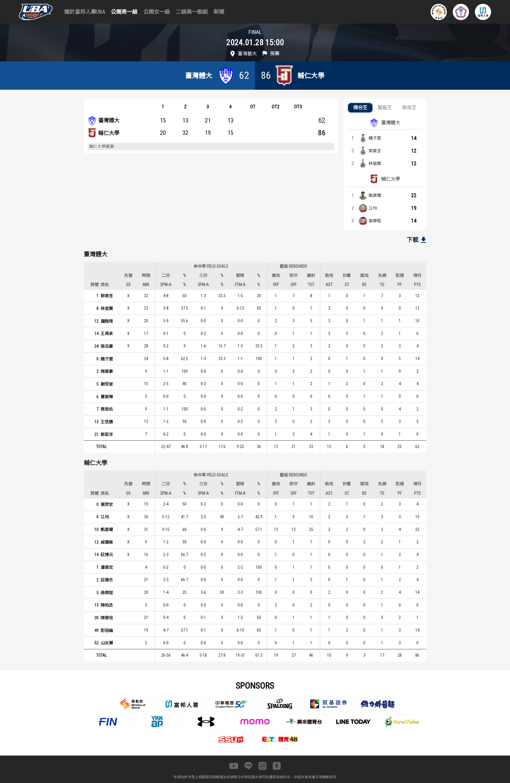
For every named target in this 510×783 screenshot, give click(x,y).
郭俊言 (375, 150)
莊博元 (107, 554)
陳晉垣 (107, 617)
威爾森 (107, 542)
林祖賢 (375, 163)
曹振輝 (107, 396)
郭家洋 (107, 434)
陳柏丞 (107, 605)
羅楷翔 (107, 321)
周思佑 (107, 409)
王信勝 (107, 421)
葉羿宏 (107, 504)
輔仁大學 (109, 133)
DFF (294, 284)
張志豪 (107, 346)
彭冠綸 (107, 630)
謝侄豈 (107, 384)
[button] (360, 107)
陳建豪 (107, 371)
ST (347, 284)
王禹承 (107, 333)
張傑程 (375, 220)
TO (382, 284)
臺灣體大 (109, 120)
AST (329, 284)
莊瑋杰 (107, 580)
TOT (311, 284)
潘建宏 (107, 567)
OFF (276, 284)
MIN (146, 284)
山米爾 (107, 642)
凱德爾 (375, 195)
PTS (417, 284)
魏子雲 (375, 138)
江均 (373, 208)
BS (364, 284)
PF (400, 284)
